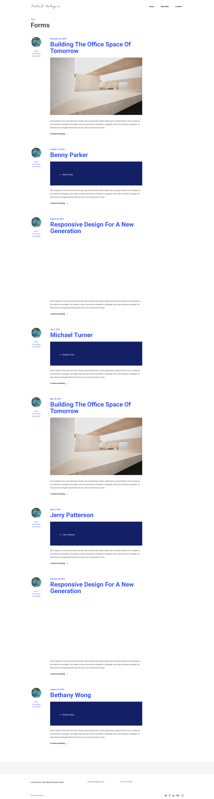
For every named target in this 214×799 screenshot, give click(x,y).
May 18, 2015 (55, 399)
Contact (178, 6)
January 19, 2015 (57, 689)
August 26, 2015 (57, 219)
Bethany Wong (70, 695)
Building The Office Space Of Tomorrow (90, 48)
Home (151, 6)
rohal (35, 51)
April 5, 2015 (55, 509)
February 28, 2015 (57, 579)
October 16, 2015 (57, 149)
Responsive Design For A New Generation (92, 228)
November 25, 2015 (58, 39)
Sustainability (36, 56)
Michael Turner (71, 335)
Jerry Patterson (72, 515)
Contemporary (36, 53)
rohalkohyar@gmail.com (95, 782)
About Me (165, 6)
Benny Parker (69, 155)
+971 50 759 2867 (126, 782)
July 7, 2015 (55, 329)
